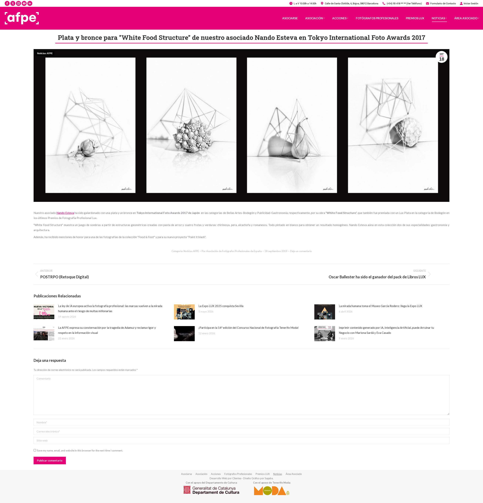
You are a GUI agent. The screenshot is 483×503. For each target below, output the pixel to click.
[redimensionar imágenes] (44, 311)
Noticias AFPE (45, 53)
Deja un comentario (301, 251)
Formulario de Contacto (443, 3)
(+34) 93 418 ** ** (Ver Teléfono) (404, 3)
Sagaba (269, 478)
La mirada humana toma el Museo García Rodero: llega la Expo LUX (380, 306)
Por (232, 251)
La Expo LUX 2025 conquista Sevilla (220, 306)
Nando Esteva (65, 212)
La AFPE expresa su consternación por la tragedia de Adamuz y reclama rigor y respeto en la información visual (107, 330)
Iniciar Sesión (471, 3)
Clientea (236, 478)
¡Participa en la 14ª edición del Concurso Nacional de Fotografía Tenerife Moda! (248, 327)
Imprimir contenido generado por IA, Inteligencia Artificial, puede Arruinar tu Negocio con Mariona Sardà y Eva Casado (386, 330)
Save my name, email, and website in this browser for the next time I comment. (80, 450)
